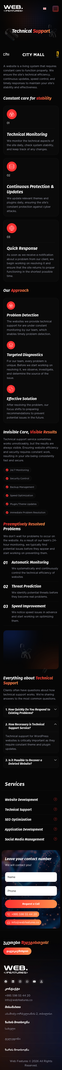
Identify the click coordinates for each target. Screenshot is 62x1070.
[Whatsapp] (27, 981)
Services (14, 784)
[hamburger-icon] (55, 9)
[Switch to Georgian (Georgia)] (44, 8)
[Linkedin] (12, 981)
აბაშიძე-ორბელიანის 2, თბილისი (28, 1013)
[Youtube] (34, 981)
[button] (31, 711)
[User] (41, 981)
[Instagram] (20, 981)
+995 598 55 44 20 (24, 914)
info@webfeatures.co (25, 922)
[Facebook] (5, 981)
